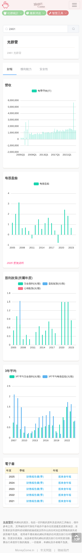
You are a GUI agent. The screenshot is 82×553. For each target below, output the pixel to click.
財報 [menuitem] (10, 69)
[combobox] (41, 29)
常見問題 (46, 550)
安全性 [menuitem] (44, 69)
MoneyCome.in (24, 550)
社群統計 (13, 13)
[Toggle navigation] (74, 5)
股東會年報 (64, 476)
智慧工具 (57, 13)
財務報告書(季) (35, 476)
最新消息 (35, 13)
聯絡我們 (63, 550)
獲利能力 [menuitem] (26, 69)
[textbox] (35, 29)
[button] (13, 12)
